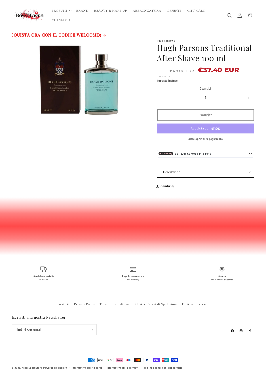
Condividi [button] (167, 186)
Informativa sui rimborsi (87, 368)
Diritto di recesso (195, 304)
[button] (61, 10)
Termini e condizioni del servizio (162, 368)
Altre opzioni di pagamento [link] (205, 139)
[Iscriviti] (91, 329)
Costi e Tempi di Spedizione (156, 304)
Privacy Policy (84, 304)
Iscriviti (63, 304)
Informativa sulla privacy (122, 368)
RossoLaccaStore (32, 368)
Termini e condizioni (115, 304)
